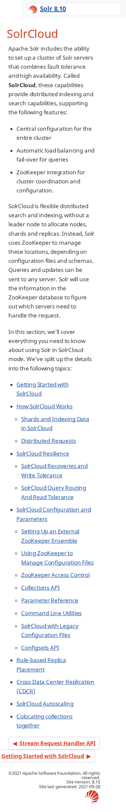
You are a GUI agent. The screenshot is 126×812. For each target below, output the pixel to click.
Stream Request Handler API (57, 743)
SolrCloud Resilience (42, 453)
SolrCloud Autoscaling (44, 703)
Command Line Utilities (51, 613)
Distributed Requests (48, 441)
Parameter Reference (49, 600)
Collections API (40, 587)
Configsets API (40, 647)
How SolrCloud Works (44, 406)
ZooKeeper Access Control (55, 575)
